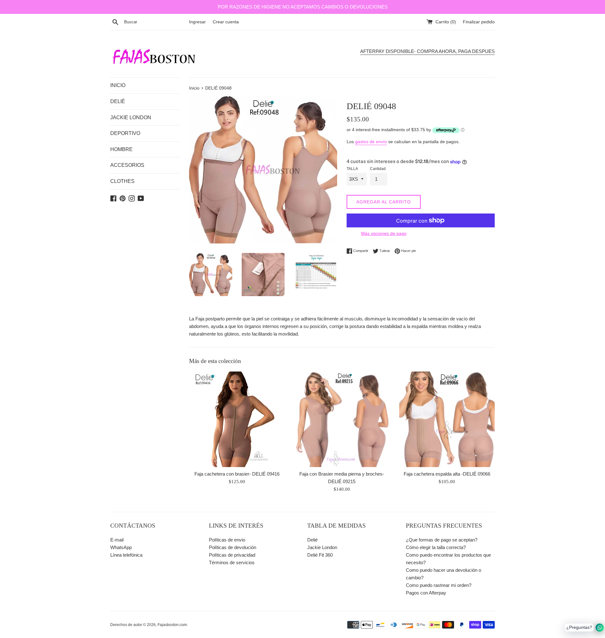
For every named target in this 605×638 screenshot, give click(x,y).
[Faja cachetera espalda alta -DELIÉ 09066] (447, 419)
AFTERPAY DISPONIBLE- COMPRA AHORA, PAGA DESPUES (427, 51)
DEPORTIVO (125, 133)
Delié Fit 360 (320, 555)
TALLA (352, 169)
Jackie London (322, 547)
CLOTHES (122, 181)
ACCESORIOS (127, 165)
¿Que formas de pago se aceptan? (441, 539)
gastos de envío (371, 141)
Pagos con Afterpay (426, 592)
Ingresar (197, 22)
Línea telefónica (126, 555)
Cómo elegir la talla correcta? (436, 547)
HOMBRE (121, 149)
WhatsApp (121, 547)
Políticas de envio (227, 539)
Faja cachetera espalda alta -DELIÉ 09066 (447, 474)
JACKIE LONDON (130, 117)
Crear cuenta (226, 22)
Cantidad (378, 169)
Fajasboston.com (172, 625)
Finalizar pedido (479, 22)
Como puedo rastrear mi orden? (438, 585)
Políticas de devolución (232, 547)
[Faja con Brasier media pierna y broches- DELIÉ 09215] (341, 419)
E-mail (117, 539)
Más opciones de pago (383, 233)
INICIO (117, 85)
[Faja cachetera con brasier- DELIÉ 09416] (237, 419)
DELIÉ (117, 101)
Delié (312, 539)
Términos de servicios (232, 562)
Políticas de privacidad (232, 555)
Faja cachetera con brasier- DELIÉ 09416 (236, 474)
